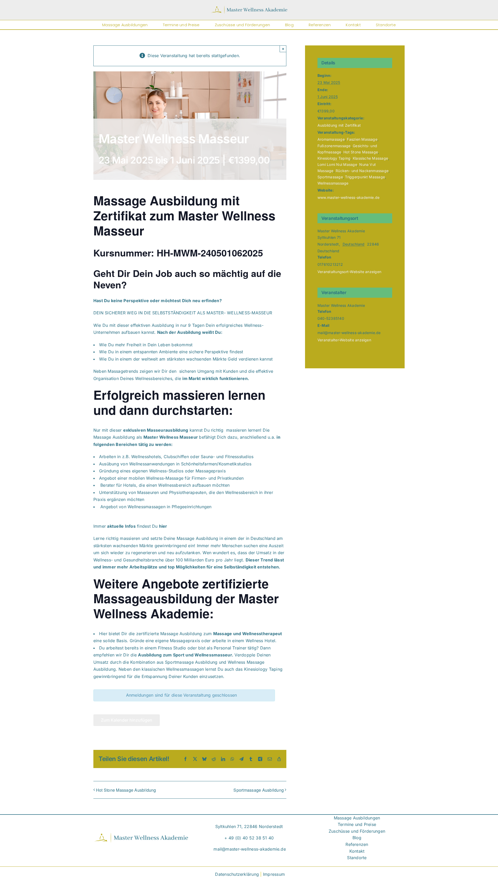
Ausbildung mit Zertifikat (339, 125)
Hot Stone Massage (360, 152)
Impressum (274, 874)
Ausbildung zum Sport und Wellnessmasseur (185, 654)
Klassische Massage (370, 158)
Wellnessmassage (333, 183)
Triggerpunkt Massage (365, 177)
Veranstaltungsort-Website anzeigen (349, 271)
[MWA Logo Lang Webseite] (249, 7)
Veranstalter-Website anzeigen (344, 340)
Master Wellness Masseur (170, 437)
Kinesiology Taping (333, 158)
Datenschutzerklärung (237, 874)
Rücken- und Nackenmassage (362, 170)
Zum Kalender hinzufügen (126, 720)
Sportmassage (330, 177)
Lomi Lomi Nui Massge (337, 164)
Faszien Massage (362, 139)
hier (163, 526)
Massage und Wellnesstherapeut (247, 633)
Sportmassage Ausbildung (258, 790)
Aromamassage (331, 139)
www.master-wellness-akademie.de (348, 197)
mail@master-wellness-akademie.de (249, 849)
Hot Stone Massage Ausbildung (126, 790)
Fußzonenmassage (334, 146)
